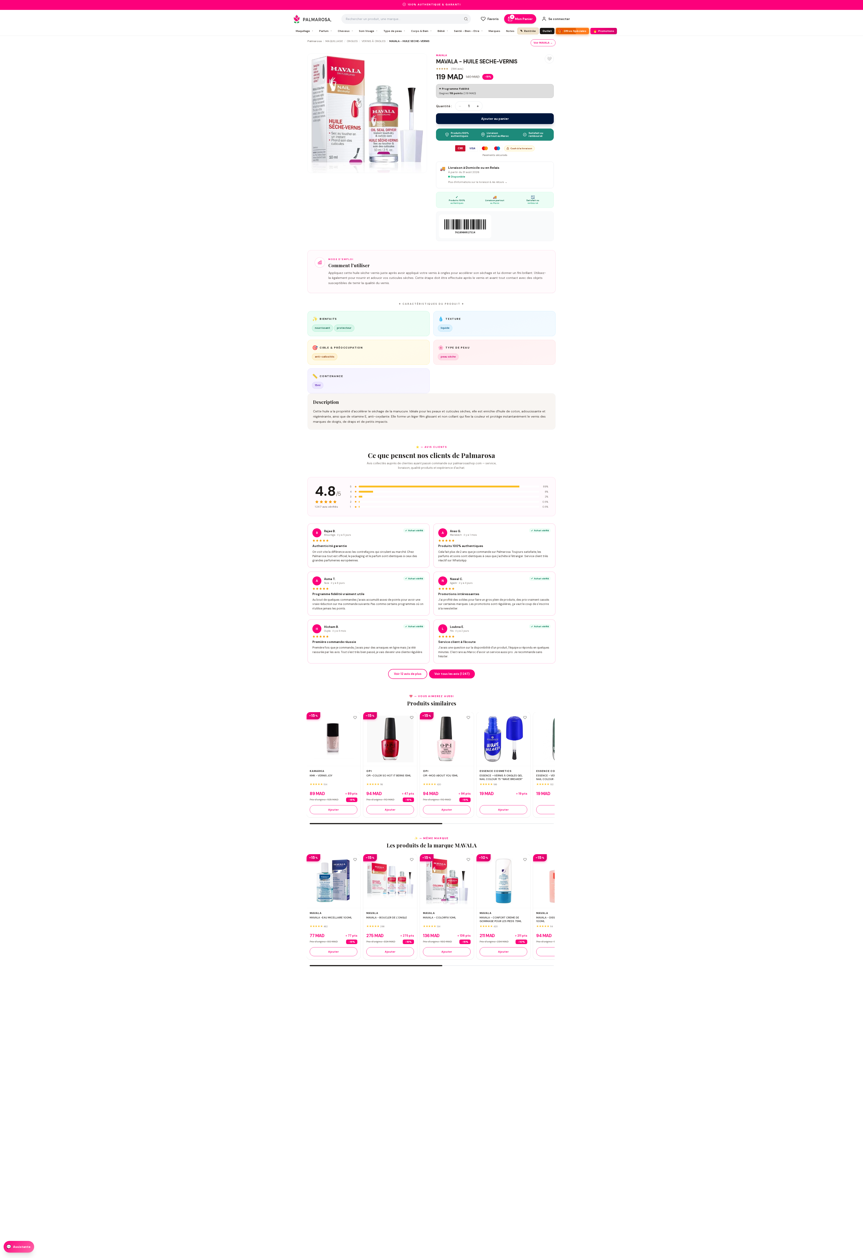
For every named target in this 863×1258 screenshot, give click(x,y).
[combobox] (406, 19)
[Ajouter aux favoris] (355, 717)
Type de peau (394, 31)
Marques (494, 31)
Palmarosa (314, 41)
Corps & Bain (421, 31)
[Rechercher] (466, 19)
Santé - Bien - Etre (468, 31)
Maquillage (304, 31)
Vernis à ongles (374, 41)
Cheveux (345, 31)
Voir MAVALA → (543, 42)
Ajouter (333, 809)
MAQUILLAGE (334, 41)
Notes (510, 31)
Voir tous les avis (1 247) (451, 674)
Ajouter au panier (495, 119)
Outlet (547, 31)
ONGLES (352, 41)
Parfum (325, 31)
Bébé (443, 31)
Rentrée (528, 31)
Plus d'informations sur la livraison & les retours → (477, 182)
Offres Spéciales (572, 31)
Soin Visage (368, 31)
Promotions (603, 31)
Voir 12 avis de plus (407, 674)
